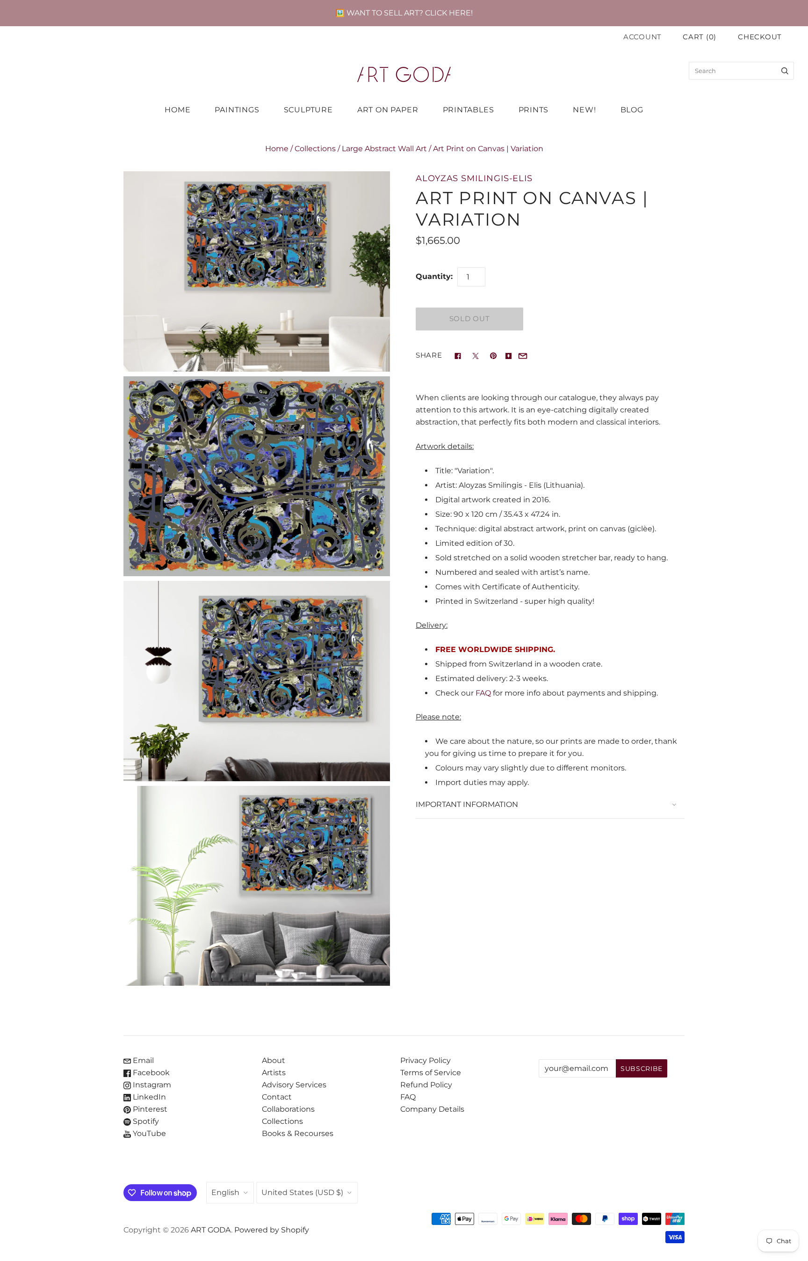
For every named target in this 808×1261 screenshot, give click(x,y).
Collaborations (288, 1109)
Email (142, 1060)
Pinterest (149, 1109)
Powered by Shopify (271, 1229)
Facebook (150, 1072)
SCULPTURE (308, 109)
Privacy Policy (425, 1060)
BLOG (631, 109)
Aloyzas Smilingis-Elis (474, 178)
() (699, 37)
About (273, 1060)
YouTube (148, 1133)
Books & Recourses (297, 1133)
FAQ (483, 693)
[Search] (785, 71)
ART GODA (211, 1229)
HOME (177, 109)
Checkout (760, 37)
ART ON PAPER (387, 109)
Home (277, 148)
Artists (274, 1072)
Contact (277, 1096)
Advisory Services (294, 1084)
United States (302, 1192)
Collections (315, 148)
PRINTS (534, 109)
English (225, 1192)
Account (642, 37)
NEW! (584, 109)
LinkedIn (148, 1096)
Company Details (432, 1109)
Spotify (145, 1121)
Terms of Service (430, 1072)
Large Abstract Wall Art (384, 148)
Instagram (151, 1084)
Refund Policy (426, 1084)
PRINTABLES (468, 109)
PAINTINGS (237, 109)
